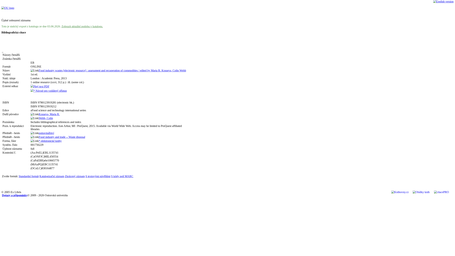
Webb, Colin (46, 118)
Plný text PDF (41, 86)
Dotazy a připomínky (15, 195)
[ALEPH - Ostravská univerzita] (7, 7)
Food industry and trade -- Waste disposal (62, 136)
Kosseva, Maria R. (49, 114)
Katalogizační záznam (51, 176)
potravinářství (46, 133)
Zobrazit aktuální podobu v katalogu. (82, 26)
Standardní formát (29, 176)
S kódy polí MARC (122, 176)
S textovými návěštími (97, 176)
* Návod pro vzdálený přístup (50, 90)
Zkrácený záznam (75, 176)
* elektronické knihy (50, 140)
